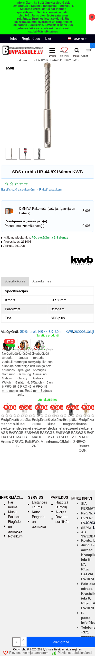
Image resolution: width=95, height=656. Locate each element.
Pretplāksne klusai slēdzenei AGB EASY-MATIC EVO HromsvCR (57, 430)
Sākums (22, 60)
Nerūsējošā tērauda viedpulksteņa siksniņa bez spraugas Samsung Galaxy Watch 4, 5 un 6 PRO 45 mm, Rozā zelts (27, 374)
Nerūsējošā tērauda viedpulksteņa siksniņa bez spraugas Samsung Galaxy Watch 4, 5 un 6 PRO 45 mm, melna (11, 372)
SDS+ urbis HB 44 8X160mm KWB (46, 331)
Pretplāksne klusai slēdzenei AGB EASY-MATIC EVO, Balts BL (25, 432)
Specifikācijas (14, 281)
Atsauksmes (41, 281)
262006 (80, 331)
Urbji (90, 331)
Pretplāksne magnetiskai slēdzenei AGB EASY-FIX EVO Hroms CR (10, 430)
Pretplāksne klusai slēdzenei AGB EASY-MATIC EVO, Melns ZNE (41, 432)
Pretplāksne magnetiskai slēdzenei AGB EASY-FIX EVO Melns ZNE (72, 430)
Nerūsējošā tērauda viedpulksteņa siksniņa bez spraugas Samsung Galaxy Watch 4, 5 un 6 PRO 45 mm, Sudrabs (43, 372)
